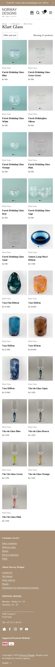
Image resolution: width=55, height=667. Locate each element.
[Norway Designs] (9, 12)
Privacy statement (10, 555)
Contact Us (7, 572)
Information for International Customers (20, 588)
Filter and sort (10, 35)
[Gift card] (32, 12)
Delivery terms (9, 547)
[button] (38, 12)
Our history (7, 576)
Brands (5, 584)
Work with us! (8, 580)
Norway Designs (27, 655)
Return (5, 551)
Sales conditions (9, 543)
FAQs (4, 558)
